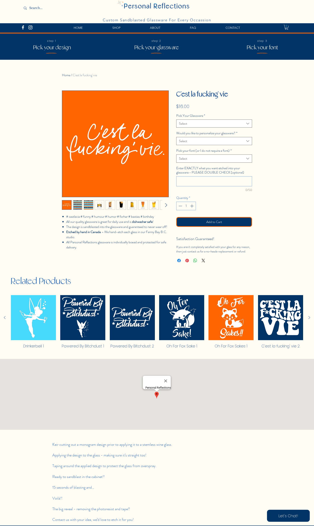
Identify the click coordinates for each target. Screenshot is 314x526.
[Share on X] (203, 260)
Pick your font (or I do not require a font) (204, 151)
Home (66, 75)
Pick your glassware (156, 48)
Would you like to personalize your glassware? (206, 133)
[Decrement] (180, 206)
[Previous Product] (4, 317)
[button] (286, 27)
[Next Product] (309, 317)
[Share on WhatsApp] (195, 260)
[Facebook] (23, 27)
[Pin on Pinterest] (187, 260)
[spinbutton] (186, 206)
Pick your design (52, 48)
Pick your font (262, 48)
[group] (157, 324)
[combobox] (214, 123)
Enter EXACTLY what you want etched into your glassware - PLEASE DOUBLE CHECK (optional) (210, 170)
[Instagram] (30, 27)
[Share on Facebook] (179, 260)
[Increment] (192, 206)
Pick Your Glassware (190, 116)
